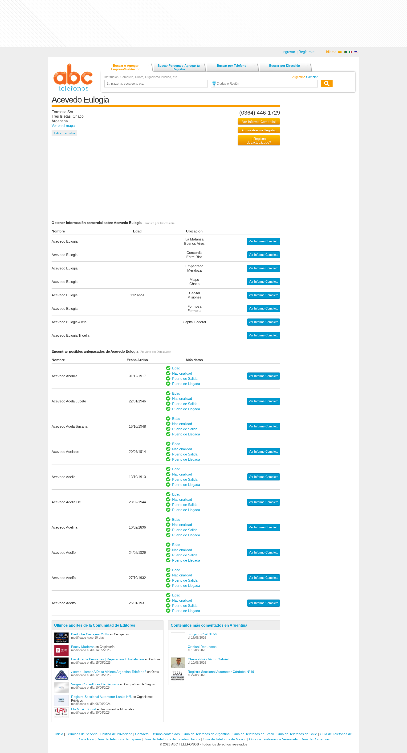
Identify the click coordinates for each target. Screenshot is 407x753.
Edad (176, 368)
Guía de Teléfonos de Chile (297, 734)
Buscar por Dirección (284, 65)
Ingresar (288, 52)
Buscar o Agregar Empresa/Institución (125, 67)
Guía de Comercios (315, 739)
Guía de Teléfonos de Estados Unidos (172, 739)
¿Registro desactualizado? (259, 140)
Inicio (59, 734)
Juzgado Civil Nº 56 (202, 634)
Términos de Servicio (82, 734)
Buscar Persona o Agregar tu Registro (179, 67)
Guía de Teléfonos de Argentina (206, 734)
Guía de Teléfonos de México (224, 739)
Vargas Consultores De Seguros (95, 684)
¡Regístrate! (306, 52)
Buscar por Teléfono (231, 65)
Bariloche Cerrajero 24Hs (90, 634)
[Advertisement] (203, 23)
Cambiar (311, 77)
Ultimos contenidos (165, 734)
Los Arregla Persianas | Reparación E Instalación (107, 659)
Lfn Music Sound (83, 709)
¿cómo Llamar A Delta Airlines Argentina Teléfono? (108, 672)
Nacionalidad (182, 373)
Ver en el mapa (63, 126)
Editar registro (64, 133)
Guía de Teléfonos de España (119, 739)
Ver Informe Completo (263, 241)
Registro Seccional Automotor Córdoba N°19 (221, 672)
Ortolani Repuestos (202, 647)
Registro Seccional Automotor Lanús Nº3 (101, 697)
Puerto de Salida (184, 378)
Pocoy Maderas (82, 647)
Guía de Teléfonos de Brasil (253, 734)
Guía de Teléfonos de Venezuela (273, 739)
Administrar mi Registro (258, 130)
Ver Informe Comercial (259, 122)
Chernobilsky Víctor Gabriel (208, 659)
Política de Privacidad (116, 734)
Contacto (142, 734)
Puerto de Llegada (186, 384)
